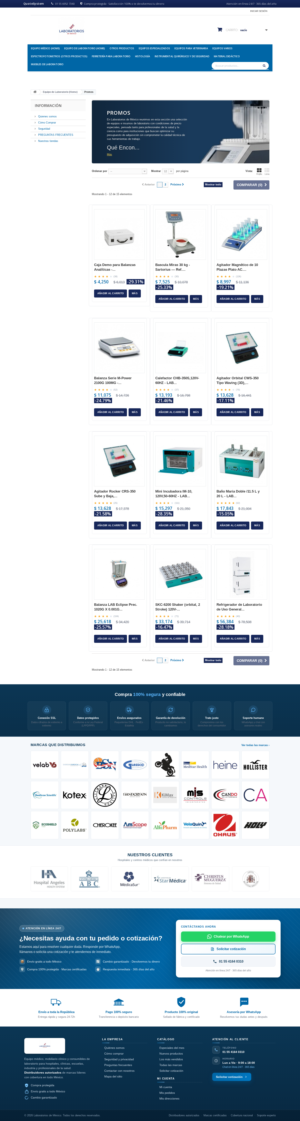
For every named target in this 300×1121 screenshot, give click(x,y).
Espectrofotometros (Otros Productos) (59, 56)
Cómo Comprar (46, 122)
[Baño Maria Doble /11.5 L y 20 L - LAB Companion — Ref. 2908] (242, 461)
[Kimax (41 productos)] (165, 795)
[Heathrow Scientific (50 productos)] (45, 795)
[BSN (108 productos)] (105, 765)
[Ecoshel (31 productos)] (45, 825)
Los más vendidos (171, 1059)
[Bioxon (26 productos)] (165, 825)
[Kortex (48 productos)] (75, 795)
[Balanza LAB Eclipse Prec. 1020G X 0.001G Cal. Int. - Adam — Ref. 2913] (119, 574)
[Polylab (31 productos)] (75, 825)
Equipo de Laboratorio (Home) (84, 48)
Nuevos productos (171, 1053)
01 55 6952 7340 (64, 4)
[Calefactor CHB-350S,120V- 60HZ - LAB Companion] (180, 347)
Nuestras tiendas (47, 141)
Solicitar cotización (171, 1070)
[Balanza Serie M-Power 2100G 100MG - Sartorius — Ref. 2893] (119, 347)
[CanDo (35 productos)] (225, 795)
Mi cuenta (165, 1087)
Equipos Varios (222, 48)
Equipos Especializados (154, 48)
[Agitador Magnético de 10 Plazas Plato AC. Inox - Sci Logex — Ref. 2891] (242, 234)
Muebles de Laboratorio (47, 64)
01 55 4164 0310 (233, 1052)
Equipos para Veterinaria (191, 48)
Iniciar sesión (258, 11)
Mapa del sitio (113, 1076)
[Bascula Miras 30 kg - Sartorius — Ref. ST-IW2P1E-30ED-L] (180, 234)
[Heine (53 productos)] (225, 765)
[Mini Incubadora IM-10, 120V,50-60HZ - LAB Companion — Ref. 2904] (180, 461)
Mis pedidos (167, 1092)
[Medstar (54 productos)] (195, 765)
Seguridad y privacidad (119, 1059)
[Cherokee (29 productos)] (105, 825)
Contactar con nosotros (119, 1070)
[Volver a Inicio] (35, 92)
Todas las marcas (170, 1065)
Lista (267, 174)
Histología (142, 56)
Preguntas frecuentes (118, 1065)
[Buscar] (265, 65)
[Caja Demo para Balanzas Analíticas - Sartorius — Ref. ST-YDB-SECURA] (119, 234)
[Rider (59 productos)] (165, 765)
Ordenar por (99, 171)
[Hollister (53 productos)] (255, 765)
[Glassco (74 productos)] (135, 765)
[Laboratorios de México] (68, 30)
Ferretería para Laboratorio (111, 56)
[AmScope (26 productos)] (135, 825)
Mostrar (156, 171)
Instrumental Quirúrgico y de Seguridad (182, 56)
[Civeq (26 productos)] (195, 825)
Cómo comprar (114, 1053)
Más (109, 154)
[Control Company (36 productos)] (195, 795)
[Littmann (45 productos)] (105, 795)
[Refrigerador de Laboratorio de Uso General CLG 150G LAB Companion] (242, 574)
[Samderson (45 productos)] (135, 795)
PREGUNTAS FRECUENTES (55, 134)
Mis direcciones (169, 1098)
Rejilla (259, 174)
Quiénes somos (114, 1047)
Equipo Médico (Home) (45, 48)
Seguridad (43, 128)
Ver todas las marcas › (255, 745)
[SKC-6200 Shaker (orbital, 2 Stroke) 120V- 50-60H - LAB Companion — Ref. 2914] (180, 574)
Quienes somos (47, 116)
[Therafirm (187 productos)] (75, 765)
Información (48, 105)
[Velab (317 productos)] (45, 765)
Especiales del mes (171, 1047)
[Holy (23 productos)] (255, 825)
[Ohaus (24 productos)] (225, 825)
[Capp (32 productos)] (255, 795)
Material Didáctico (227, 56)
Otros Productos (122, 48)
